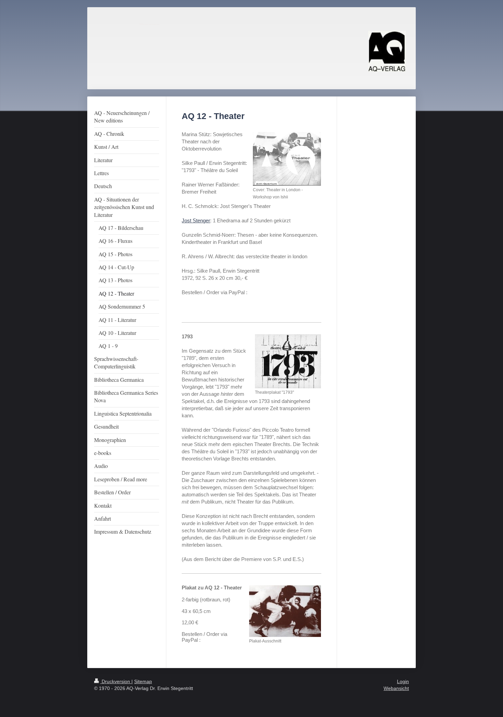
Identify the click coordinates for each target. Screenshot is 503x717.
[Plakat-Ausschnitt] (285, 611)
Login (403, 681)
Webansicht (396, 688)
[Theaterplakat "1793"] (288, 361)
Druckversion (115, 681)
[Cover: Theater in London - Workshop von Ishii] (287, 159)
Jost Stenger (196, 220)
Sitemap (143, 681)
